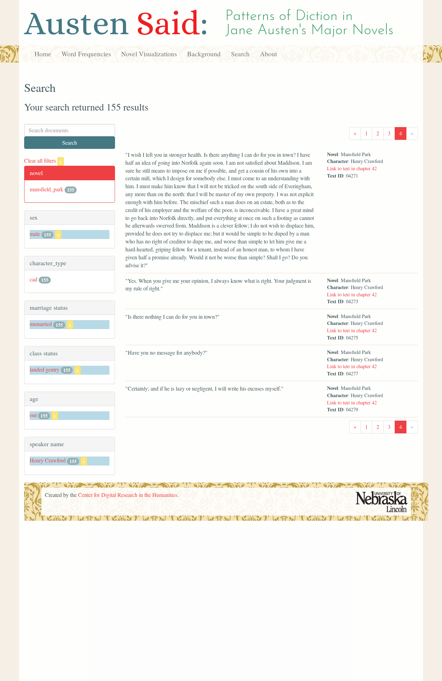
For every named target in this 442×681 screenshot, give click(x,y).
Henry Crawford (48, 460)
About (268, 53)
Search (240, 53)
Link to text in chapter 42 (352, 168)
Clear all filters (43, 160)
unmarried (41, 323)
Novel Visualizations (149, 53)
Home (43, 53)
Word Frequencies (86, 53)
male (35, 233)
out (33, 415)
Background (204, 53)
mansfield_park (46, 189)
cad (33, 279)
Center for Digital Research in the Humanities (127, 494)
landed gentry (44, 369)
